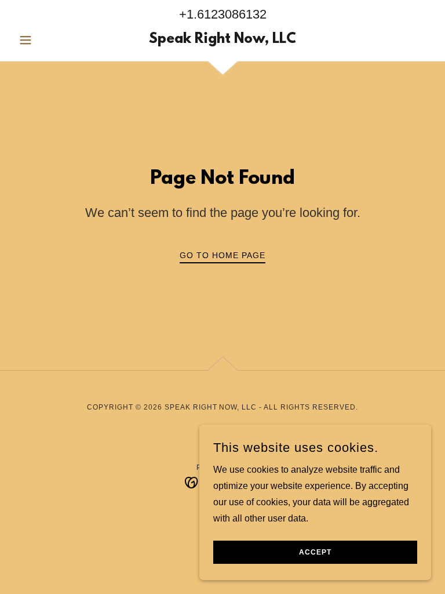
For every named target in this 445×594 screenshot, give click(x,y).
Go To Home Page (222, 255)
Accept (315, 552)
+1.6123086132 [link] (223, 14)
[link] (222, 40)
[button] (45, 40)
